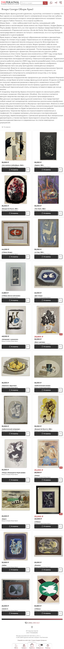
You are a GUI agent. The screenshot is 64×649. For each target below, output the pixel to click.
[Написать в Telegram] (56, 3)
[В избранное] (28, 170)
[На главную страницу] (10, 3)
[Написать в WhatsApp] (51, 3)
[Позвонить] (60, 3)
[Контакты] (32, 627)
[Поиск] (45, 3)
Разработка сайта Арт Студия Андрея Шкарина (32, 640)
